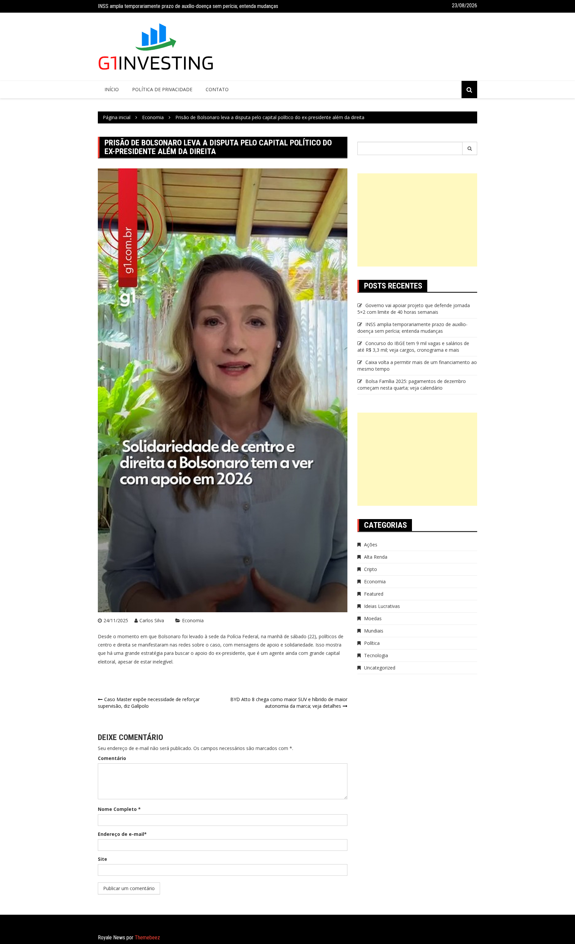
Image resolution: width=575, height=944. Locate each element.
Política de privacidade (162, 89)
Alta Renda (375, 557)
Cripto (370, 569)
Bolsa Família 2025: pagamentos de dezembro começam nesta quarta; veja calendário (411, 384)
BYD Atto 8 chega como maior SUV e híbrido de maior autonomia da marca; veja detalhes (288, 702)
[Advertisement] (417, 220)
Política (372, 643)
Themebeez (147, 937)
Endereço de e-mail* (122, 834)
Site (102, 859)
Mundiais (373, 631)
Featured (373, 594)
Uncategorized (379, 667)
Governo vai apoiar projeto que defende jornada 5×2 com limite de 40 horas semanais (413, 308)
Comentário (112, 758)
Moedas (373, 618)
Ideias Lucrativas (382, 606)
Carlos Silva (151, 620)
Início (111, 89)
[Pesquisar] (470, 148)
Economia (193, 620)
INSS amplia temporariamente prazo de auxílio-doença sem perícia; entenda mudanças (188, 6)
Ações (370, 544)
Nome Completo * (119, 809)
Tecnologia (376, 655)
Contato (217, 89)
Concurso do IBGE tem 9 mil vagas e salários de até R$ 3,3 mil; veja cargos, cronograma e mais (413, 346)
